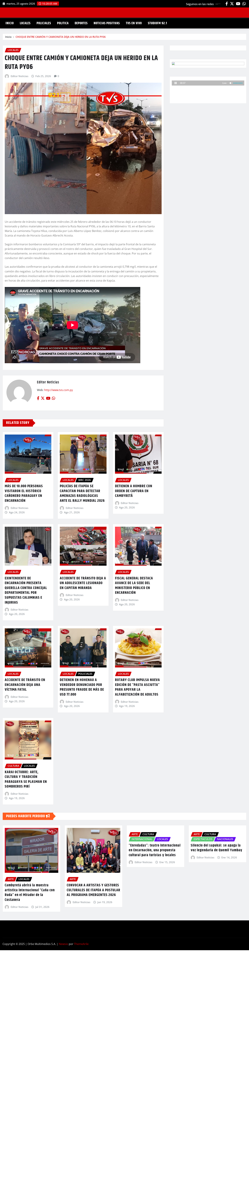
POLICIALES (44, 23)
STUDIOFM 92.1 (157, 23)
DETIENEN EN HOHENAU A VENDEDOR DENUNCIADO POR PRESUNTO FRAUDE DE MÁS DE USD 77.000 (82, 687)
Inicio (8, 36)
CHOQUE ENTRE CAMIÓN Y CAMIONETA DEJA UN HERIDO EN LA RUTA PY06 (61, 36)
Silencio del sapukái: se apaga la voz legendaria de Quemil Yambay (216, 848)
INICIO (10, 23)
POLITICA (63, 23)
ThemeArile (81, 944)
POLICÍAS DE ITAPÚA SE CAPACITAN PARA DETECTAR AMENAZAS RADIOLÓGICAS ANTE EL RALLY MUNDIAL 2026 (82, 493)
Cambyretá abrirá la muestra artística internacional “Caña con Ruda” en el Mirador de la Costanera (30, 892)
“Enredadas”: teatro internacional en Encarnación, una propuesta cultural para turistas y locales (155, 850)
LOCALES (25, 23)
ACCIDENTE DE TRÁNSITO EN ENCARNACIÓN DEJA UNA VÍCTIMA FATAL (25, 685)
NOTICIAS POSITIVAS (107, 23)
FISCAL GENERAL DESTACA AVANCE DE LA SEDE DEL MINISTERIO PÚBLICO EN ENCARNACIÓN (134, 585)
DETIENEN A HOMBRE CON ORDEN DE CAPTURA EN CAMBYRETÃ (133, 491)
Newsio (63, 944)
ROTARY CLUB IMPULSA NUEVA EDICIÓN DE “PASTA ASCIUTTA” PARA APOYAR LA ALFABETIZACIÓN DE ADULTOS (137, 687)
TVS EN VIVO (134, 23)
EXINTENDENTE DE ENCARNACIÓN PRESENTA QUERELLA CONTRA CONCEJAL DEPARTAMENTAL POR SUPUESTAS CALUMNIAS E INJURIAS (26, 590)
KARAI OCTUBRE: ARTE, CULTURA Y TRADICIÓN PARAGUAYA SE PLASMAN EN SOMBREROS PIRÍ (26, 779)
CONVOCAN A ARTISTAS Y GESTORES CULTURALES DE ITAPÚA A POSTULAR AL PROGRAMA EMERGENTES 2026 (93, 890)
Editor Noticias (19, 76)
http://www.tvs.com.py (58, 390)
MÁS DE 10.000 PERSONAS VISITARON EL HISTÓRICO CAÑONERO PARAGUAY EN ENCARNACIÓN (24, 493)
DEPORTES (81, 23)
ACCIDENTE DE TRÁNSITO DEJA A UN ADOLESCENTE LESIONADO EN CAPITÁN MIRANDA (83, 583)
